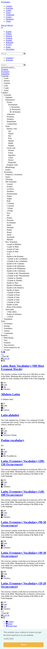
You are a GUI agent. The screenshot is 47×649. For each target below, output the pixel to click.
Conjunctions (10, 124)
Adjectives (9, 114)
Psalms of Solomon (12, 314)
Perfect (8, 160)
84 (4, 576)
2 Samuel (9, 206)
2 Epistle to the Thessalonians (16, 276)
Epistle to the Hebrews (14, 288)
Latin (6, 86)
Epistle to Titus (11, 283)
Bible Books (8, 338)
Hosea (8, 232)
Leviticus (9, 189)
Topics (8, 13)
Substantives (9, 100)
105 (4, 433)
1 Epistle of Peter (12, 292)
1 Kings (8, 208)
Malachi (8, 239)
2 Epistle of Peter (12, 295)
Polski (8, 47)
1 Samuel (9, 203)
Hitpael (9, 141)
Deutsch (9, 36)
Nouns (8, 102)
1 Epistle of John (12, 297)
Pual (8, 138)
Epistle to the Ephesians (14, 266)
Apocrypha (9, 309)
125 (4, 515)
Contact (11, 622)
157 (4, 484)
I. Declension (12, 107)
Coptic (6, 88)
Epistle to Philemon (13, 285)
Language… (5, 76)
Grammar (4, 69)
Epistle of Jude (11, 305)
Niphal (8, 133)
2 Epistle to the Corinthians (15, 261)
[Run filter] (2, 352)
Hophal (9, 146)
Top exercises (9, 345)
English (9, 32)
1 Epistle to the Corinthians (15, 259)
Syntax (7, 170)
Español (9, 40)
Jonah (7, 235)
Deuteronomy (10, 194)
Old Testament (10, 182)
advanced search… (8, 67)
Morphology (9, 167)
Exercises (9, 8)
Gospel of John (11, 252)
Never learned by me (12, 347)
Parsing (7, 326)
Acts (7, 254)
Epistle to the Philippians (15, 268)
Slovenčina (10, 49)
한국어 (9, 45)
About (9, 624)
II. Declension (12, 109)
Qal (7, 131)
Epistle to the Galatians (14, 264)
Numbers (9, 119)
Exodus (8, 186)
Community (8, 333)
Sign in (10, 25)
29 (4, 454)
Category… (5, 93)
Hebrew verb (10, 129)
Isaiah (7, 225)
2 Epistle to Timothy (13, 280)
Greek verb (9, 148)
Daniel (8, 230)
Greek (6, 78)
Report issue (12, 626)
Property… (5, 335)
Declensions (10, 105)
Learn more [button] (9, 638)
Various (7, 331)
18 (6, 359)
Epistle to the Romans (13, 256)
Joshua (8, 196)
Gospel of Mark (11, 247)
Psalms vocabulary (12, 440)
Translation (5, 74)
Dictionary (10, 19)
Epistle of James (11, 290)
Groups (8, 17)
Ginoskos (9, 58)
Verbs (7, 126)
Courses (9, 6)
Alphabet (8, 97)
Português (9, 42)
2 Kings (8, 211)
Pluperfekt (10, 162)
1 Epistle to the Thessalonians (16, 273)
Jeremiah (8, 227)
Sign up (4, 25)
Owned (7, 350)
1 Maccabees (10, 312)
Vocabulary (5, 72)
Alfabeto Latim (10, 394)
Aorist (8, 158)
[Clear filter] (4, 352)
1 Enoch (8, 317)
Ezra (7, 213)
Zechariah (9, 237)
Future (8, 153)
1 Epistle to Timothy (13, 278)
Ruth (7, 201)
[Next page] (1, 356)
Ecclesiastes (10, 223)
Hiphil (8, 143)
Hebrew (7, 81)
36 (8, 359)
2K (4, 387)
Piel (7, 136)
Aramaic (7, 83)
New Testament (10, 242)
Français (9, 38)
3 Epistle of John (12, 302)
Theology (8, 179)
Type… (4, 321)
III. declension (12, 112)
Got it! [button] (23, 645)
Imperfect (9, 155)
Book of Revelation (13, 307)
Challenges (10, 15)
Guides (8, 10)
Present (9, 150)
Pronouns (9, 117)
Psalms (8, 218)
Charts (8, 21)
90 (4, 545)
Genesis (8, 184)
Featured (7, 343)
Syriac (6, 90)
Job (6, 215)
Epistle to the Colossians (14, 271)
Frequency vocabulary (13, 174)
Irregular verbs (11, 165)
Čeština (8, 34)
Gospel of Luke (11, 249)
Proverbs (8, 220)
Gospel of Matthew (12, 244)
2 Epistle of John (12, 300)
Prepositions (10, 121)
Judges (8, 199)
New (6, 340)
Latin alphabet (10, 415)
